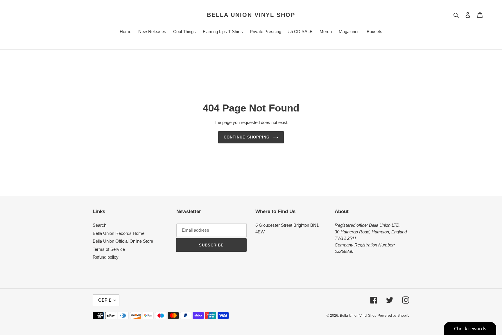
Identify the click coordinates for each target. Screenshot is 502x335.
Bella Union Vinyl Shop (251, 15)
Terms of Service (109, 249)
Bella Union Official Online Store (123, 241)
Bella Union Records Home (118, 233)
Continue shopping (247, 137)
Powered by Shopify (393, 316)
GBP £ (104, 300)
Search (99, 225)
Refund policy (106, 257)
